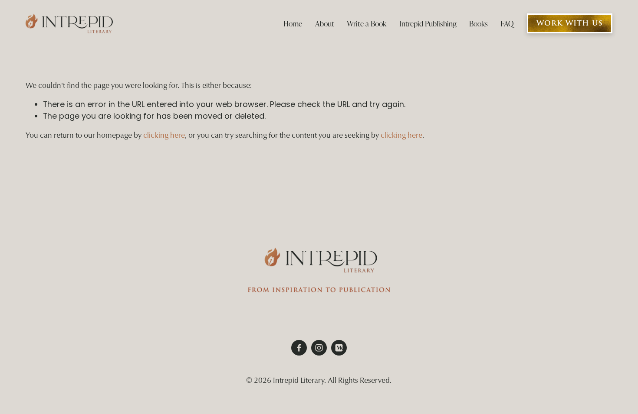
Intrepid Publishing (428, 23)
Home (292, 23)
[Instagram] (319, 348)
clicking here (164, 134)
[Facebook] (299, 348)
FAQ (507, 23)
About (324, 23)
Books (478, 23)
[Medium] (339, 348)
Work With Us (569, 23)
